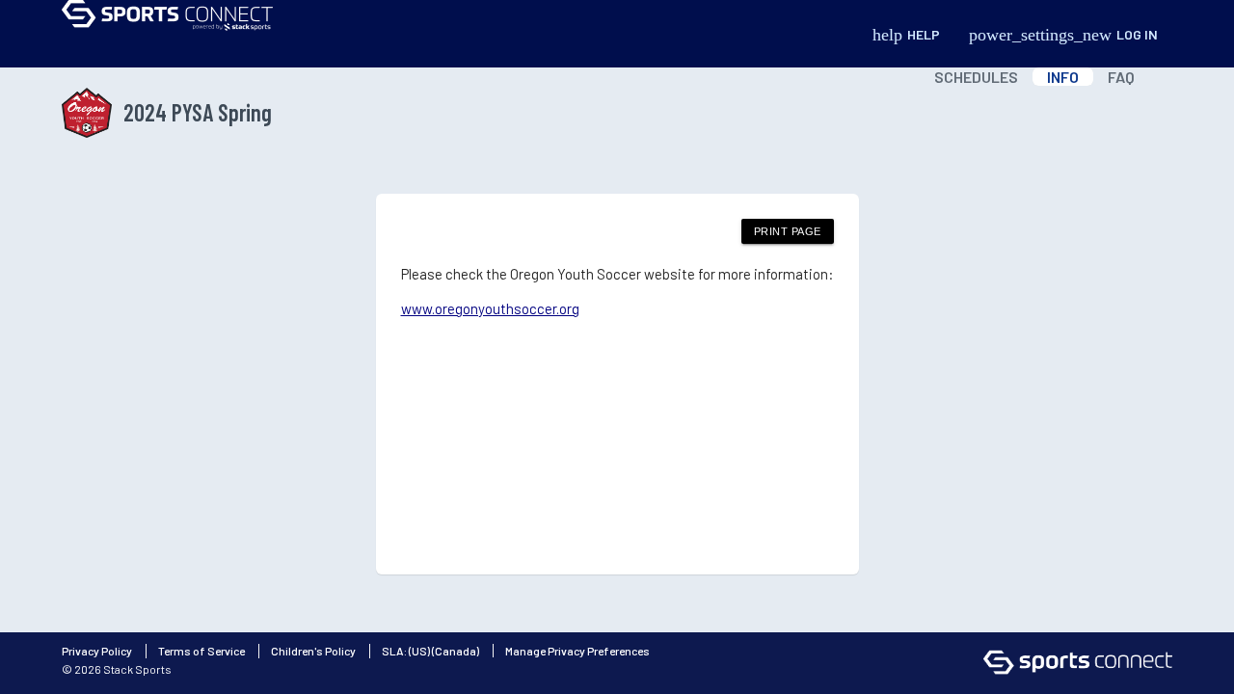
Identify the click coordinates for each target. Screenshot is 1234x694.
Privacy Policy (97, 650)
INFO (1063, 76)
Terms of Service (201, 650)
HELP (906, 34)
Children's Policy (313, 650)
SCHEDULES (976, 76)
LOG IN (1063, 34)
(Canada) (455, 650)
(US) (419, 650)
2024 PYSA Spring (197, 112)
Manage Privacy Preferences (577, 650)
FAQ (1121, 76)
